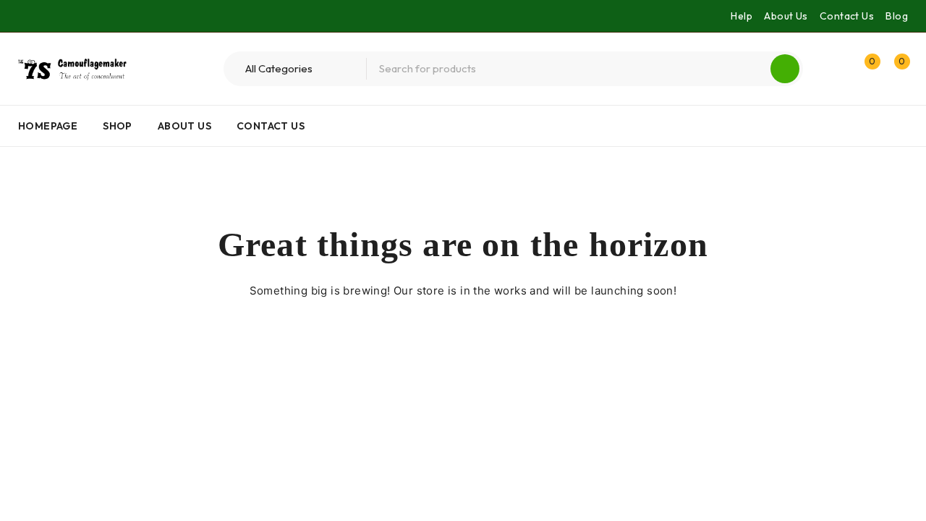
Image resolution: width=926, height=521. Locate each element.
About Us (785, 15)
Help (741, 15)
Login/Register (833, 69)
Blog (896, 15)
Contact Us (847, 15)
